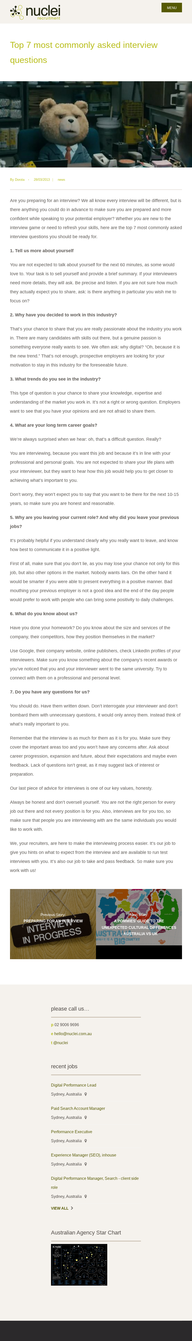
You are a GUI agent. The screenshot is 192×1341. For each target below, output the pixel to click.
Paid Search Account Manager (78, 1108)
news (61, 180)
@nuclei (60, 1042)
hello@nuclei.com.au (73, 1033)
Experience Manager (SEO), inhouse (83, 1155)
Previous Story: (53, 918)
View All (59, 1208)
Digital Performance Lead (73, 1085)
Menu (171, 8)
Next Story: (139, 924)
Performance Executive (71, 1131)
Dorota (19, 180)
